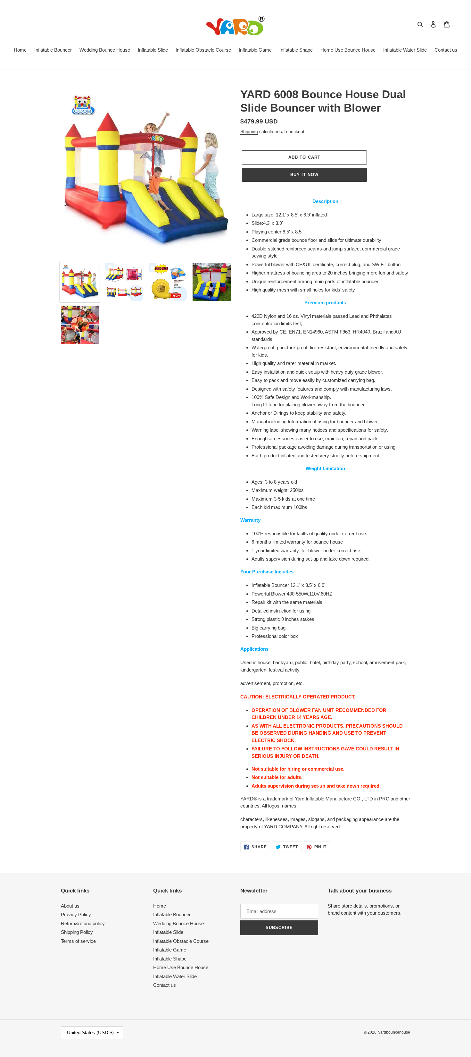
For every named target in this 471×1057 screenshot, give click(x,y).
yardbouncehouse (394, 1032)
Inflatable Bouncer (172, 914)
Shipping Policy (77, 932)
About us (70, 906)
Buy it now (304, 174)
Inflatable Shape (169, 958)
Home (159, 906)
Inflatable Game (169, 949)
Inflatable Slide (168, 932)
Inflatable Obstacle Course (181, 941)
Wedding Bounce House (178, 923)
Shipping (249, 131)
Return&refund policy (83, 923)
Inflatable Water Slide (175, 976)
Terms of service (78, 941)
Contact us (164, 985)
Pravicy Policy (76, 914)
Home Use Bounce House (180, 967)
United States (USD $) (90, 1032)
